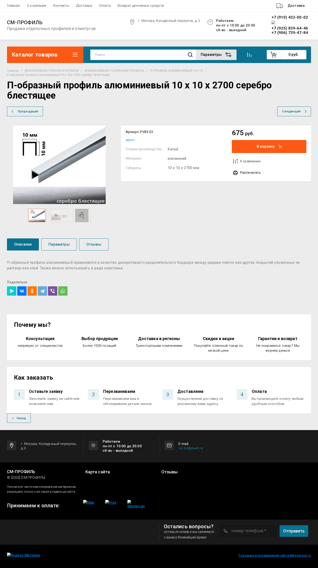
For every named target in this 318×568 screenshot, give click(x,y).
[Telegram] (42, 291)
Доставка (84, 5)
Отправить (294, 530)
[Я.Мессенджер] (11, 291)
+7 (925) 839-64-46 (289, 28)
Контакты (61, 5)
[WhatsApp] (63, 291)
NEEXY (130, 140)
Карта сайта (97, 472)
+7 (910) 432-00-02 (289, 17)
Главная (13, 5)
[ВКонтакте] (22, 291)
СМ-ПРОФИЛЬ (24, 22)
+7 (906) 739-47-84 (289, 32)
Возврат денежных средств (141, 5)
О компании (36, 5)
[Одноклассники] (32, 291)
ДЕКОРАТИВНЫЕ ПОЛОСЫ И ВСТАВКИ (51, 70)
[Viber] (52, 291)
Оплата (105, 5)
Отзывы (169, 472)
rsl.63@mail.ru (191, 448)
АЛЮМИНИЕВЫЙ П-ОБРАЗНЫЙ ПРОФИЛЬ (114, 70)
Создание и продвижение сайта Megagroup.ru (275, 555)
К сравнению (250, 161)
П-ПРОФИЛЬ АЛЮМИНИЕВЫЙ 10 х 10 (176, 70)
